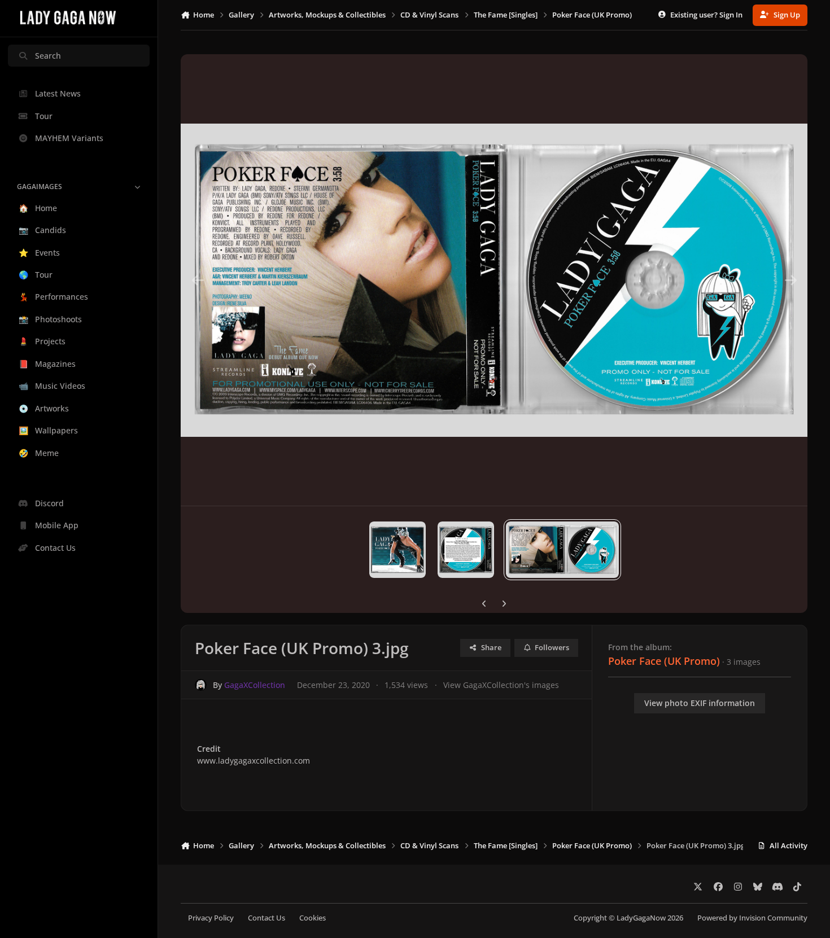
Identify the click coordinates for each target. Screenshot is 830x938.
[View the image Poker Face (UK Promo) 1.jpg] (397, 549)
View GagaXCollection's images (501, 685)
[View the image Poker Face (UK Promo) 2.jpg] (466, 549)
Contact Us (266, 918)
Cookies (312, 918)
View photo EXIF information (699, 703)
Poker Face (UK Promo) (664, 661)
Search (48, 55)
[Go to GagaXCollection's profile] (201, 685)
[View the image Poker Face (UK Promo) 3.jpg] (562, 549)
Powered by (752, 918)
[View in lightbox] (494, 280)
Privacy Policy (211, 918)
